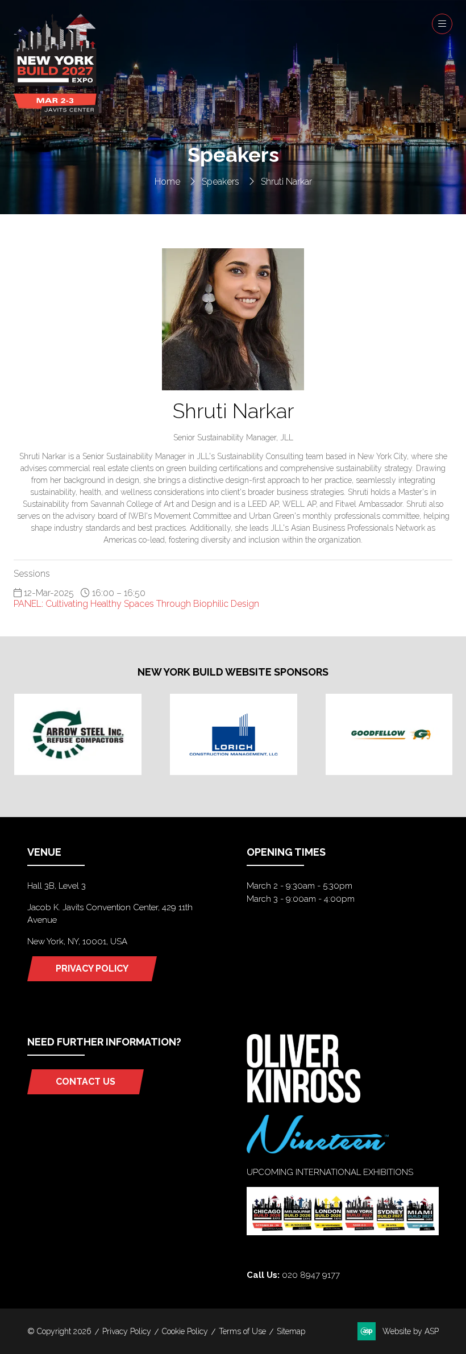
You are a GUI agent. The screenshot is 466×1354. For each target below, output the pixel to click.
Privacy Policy (126, 1331)
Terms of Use (242, 1331)
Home (167, 181)
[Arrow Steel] (78, 734)
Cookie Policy (185, 1331)
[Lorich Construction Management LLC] (233, 734)
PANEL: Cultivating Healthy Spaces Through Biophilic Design (136, 603)
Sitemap (291, 1331)
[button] (442, 24)
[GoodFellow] (389, 734)
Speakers (220, 181)
